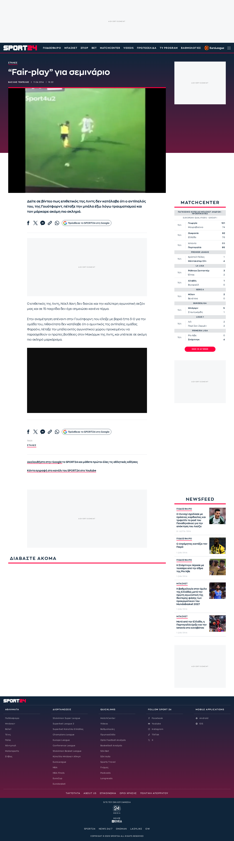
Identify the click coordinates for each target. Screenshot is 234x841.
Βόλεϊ (8, 729)
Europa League (61, 740)
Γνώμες (104, 767)
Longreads (106, 778)
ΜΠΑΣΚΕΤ (182, 584)
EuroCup (57, 778)
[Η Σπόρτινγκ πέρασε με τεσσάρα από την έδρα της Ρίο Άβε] (217, 567)
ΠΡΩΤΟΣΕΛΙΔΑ (146, 48)
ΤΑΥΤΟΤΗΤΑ (73, 793)
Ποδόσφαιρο (52, 48)
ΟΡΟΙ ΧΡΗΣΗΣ (128, 793)
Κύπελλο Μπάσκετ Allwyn (67, 756)
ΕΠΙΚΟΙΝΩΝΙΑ (108, 793)
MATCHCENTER (110, 48)
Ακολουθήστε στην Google (44, 462)
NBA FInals (59, 773)
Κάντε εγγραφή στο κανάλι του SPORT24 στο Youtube (61, 470)
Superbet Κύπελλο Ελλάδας (68, 729)
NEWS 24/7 (106, 829)
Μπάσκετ (70, 48)
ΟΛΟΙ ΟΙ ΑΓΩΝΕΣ (200, 349)
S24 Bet (104, 751)
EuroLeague (59, 762)
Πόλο (8, 740)
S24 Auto (105, 756)
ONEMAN (121, 829)
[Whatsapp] (57, 223)
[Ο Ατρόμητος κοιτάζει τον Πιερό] (217, 545)
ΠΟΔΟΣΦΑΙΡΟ (184, 509)
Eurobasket (59, 784)
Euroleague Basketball (213, 47)
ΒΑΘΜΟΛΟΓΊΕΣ (191, 48)
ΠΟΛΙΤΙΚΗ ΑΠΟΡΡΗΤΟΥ (154, 793)
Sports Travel (107, 762)
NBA (55, 767)
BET (94, 48)
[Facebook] (28, 223)
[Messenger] (42, 223)
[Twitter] (35, 223)
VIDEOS (129, 48)
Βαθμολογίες (107, 729)
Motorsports (12, 751)
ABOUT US (90, 793)
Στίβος (9, 756)
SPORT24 (89, 829)
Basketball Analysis (111, 746)
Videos (104, 724)
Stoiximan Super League (66, 718)
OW (147, 829)
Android (203, 718)
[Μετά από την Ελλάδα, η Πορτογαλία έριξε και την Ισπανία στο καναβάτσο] (217, 623)
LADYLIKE (136, 829)
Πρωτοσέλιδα (107, 735)
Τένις (8, 735)
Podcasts (105, 773)
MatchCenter (107, 718)
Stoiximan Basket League (67, 751)
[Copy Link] (49, 223)
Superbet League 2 (63, 724)
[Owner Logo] (116, 809)
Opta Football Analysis (113, 740)
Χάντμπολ (10, 746)
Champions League (64, 735)
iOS (201, 724)
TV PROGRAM (169, 48)
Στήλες (31, 445)
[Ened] (117, 821)
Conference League (64, 746)
